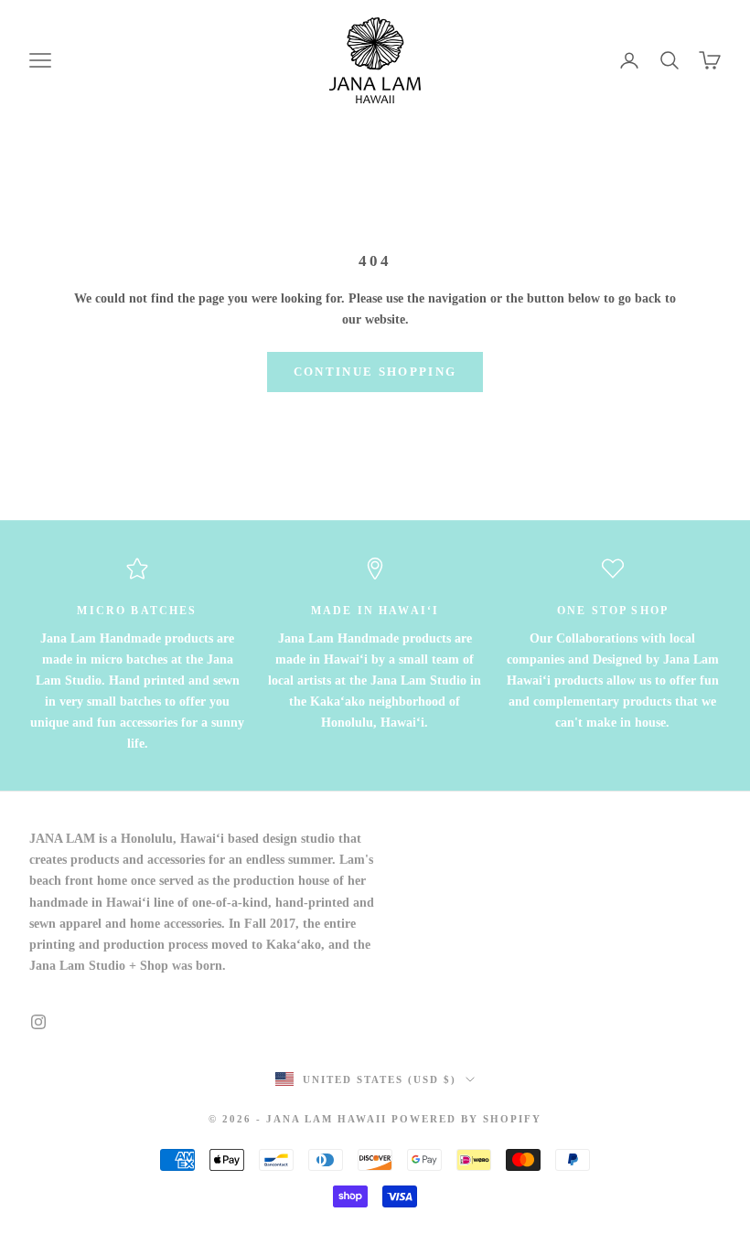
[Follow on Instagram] (38, 1022)
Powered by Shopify (466, 1118)
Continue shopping (375, 371)
